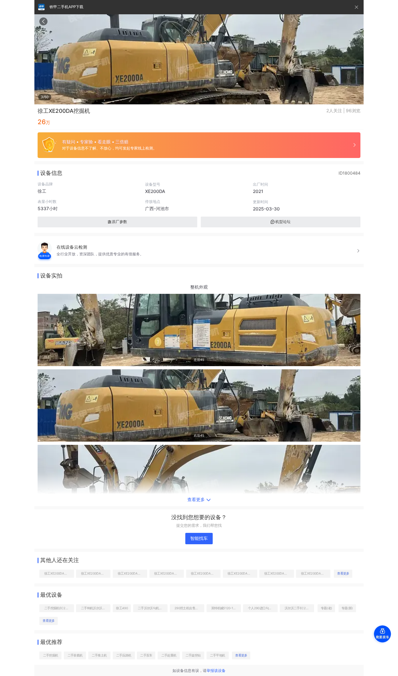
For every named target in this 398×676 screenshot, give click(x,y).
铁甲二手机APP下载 (66, 6)
